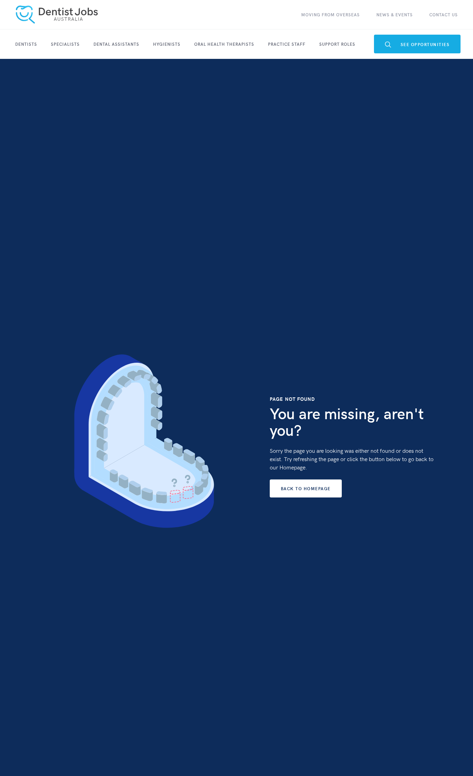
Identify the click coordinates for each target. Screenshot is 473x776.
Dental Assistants (116, 44)
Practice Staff (286, 44)
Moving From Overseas (330, 14)
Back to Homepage (306, 488)
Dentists (26, 44)
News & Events (394, 14)
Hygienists (166, 44)
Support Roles (337, 44)
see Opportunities (417, 44)
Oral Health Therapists (224, 44)
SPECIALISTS (65, 44)
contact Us (443, 14)
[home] (56, 14)
